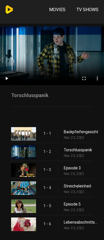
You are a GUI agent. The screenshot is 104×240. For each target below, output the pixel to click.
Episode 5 (72, 204)
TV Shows (87, 9)
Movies (57, 9)
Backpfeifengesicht (81, 132)
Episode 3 (72, 168)
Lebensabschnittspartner (81, 222)
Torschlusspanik (78, 150)
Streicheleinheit (77, 186)
